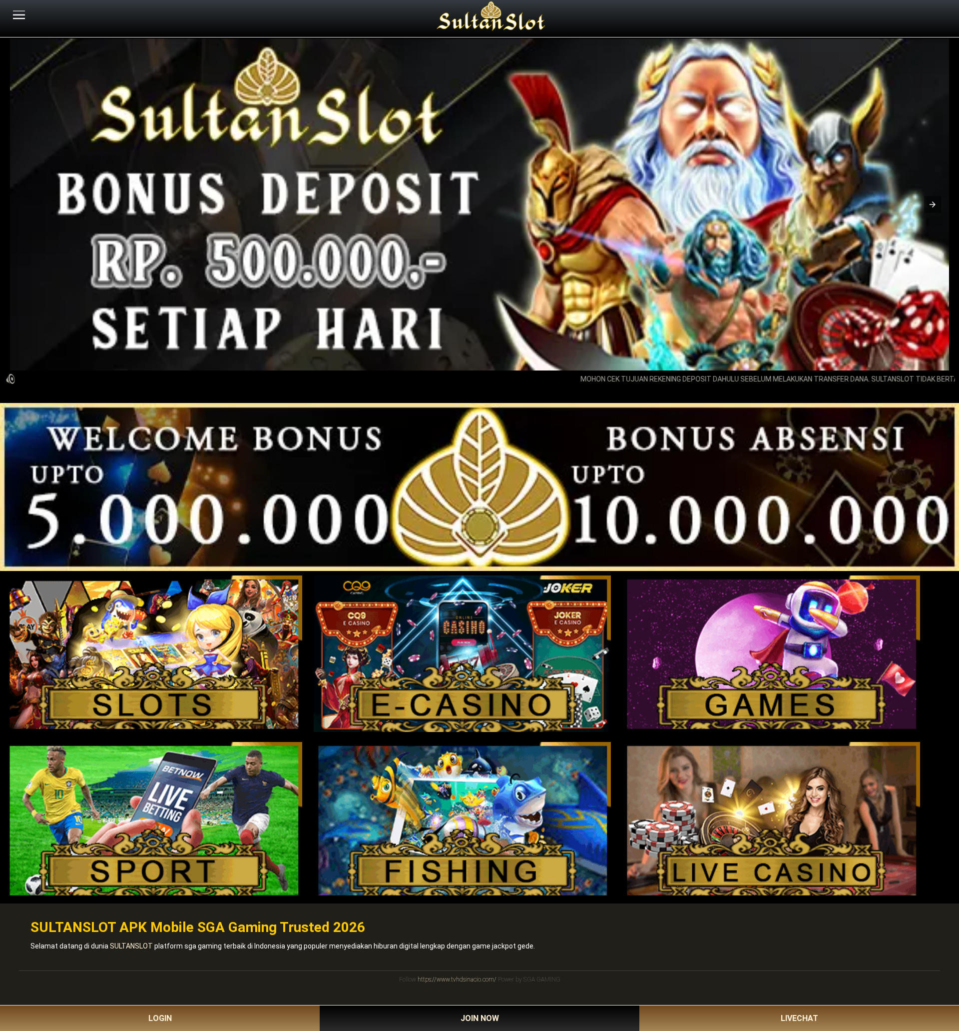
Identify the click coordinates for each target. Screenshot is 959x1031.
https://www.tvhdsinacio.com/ (457, 979)
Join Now (480, 1018)
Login (160, 1018)
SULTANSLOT (131, 946)
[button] (932, 204)
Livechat (799, 1018)
